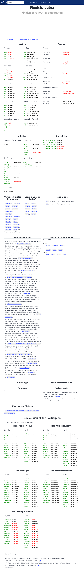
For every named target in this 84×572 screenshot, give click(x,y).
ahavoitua (9, 216)
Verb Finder (43, 2)
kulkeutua (55, 245)
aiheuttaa (16, 224)
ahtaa (15, 222)
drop (47, 201)
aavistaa (15, 209)
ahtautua (8, 224)
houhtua (34, 211)
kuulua (53, 254)
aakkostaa (9, 203)
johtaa (27, 214)
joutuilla (57, 396)
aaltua (7, 206)
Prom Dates (11, 377)
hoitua (27, 211)
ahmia (15, 219)
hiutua (34, 209)
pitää (47, 254)
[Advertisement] (42, 25)
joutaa (34, 203)
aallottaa (17, 203)
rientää (60, 250)
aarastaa (14, 206)
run (47, 204)
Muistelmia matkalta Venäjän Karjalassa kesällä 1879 (23, 344)
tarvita (59, 254)
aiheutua (8, 227)
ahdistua (8, 219)
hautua (34, 206)
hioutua (27, 209)
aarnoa (8, 209)
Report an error (9, 567)
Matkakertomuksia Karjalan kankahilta (19, 277)
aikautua (8, 229)
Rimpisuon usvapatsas (24, 244)
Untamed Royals (32, 363)
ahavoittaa (9, 214)
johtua (27, 203)
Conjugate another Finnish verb (28, 39)
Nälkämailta (27, 293)
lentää (54, 250)
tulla (64, 254)
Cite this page (10, 39)
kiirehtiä (48, 250)
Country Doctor (24, 368)
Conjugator (31, 2)
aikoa (15, 229)
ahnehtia (8, 222)
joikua (33, 214)
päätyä (62, 245)
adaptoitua (9, 211)
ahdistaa (17, 216)
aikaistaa (16, 227)
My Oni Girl (32, 359)
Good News (30, 372)
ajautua (27, 206)
